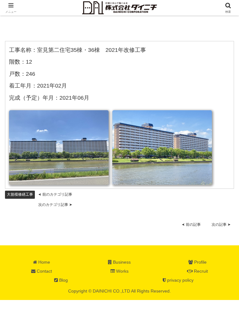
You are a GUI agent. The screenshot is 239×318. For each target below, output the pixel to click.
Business (121, 262)
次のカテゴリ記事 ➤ (55, 204)
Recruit (200, 271)
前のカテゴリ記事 (55, 194)
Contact (43, 271)
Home (43, 262)
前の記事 (191, 224)
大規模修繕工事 (20, 194)
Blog (63, 280)
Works (122, 271)
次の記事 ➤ (221, 224)
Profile (200, 262)
